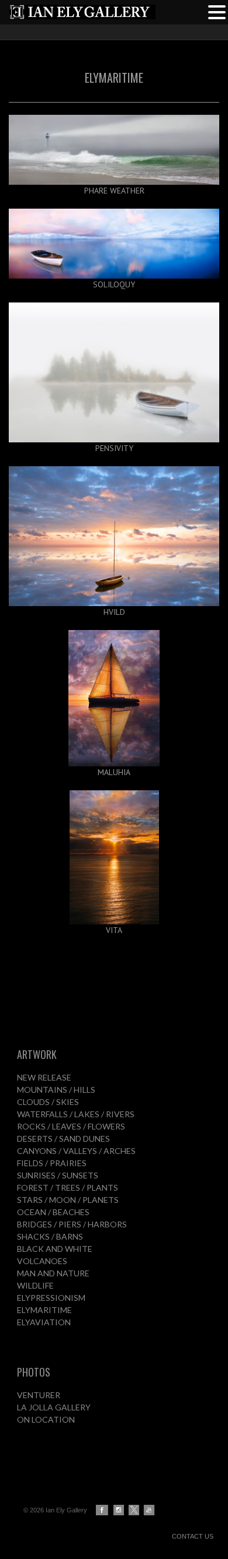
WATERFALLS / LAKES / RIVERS (75, 1114)
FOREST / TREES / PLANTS (67, 1187)
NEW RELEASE (44, 1077)
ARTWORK (37, 1054)
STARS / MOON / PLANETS (68, 1200)
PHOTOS (33, 1371)
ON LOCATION (46, 1419)
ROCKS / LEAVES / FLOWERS (71, 1126)
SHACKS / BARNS (50, 1236)
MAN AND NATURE (53, 1273)
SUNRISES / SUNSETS (57, 1175)
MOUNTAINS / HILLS (56, 1090)
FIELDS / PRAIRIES (52, 1163)
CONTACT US (192, 1536)
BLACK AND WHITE (54, 1249)
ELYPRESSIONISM (51, 1298)
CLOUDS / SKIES (48, 1102)
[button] (217, 11)
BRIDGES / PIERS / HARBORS (72, 1224)
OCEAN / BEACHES (53, 1212)
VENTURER (38, 1395)
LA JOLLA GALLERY (54, 1407)
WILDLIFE (35, 1285)
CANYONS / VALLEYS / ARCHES (76, 1151)
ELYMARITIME (44, 1310)
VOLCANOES (42, 1261)
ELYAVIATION (44, 1322)
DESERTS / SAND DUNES (63, 1138)
